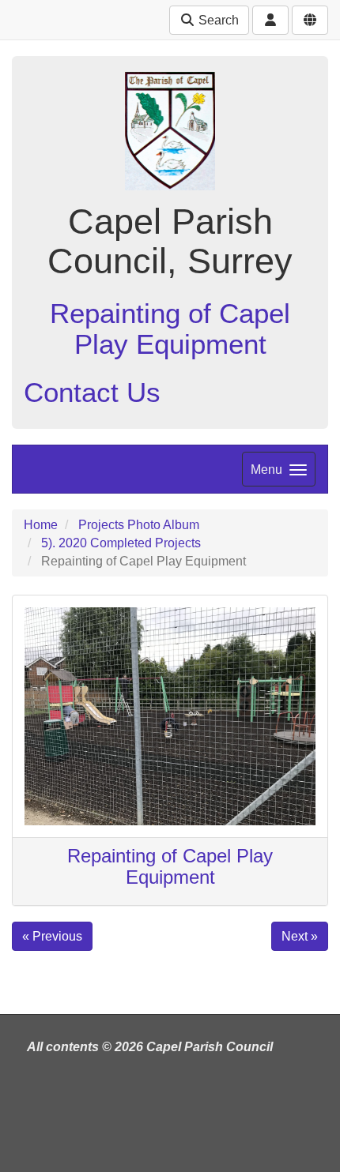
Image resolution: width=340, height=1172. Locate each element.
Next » (299, 936)
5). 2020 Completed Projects (121, 543)
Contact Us (92, 392)
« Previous (52, 936)
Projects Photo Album (138, 525)
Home (41, 525)
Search (217, 20)
